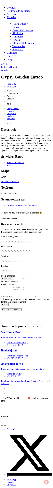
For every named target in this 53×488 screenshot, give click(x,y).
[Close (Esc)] (2, 422)
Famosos (17, 49)
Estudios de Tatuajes (18, 10)
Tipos (15, 26)
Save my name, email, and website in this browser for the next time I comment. (25, 300)
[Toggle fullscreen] (8, 422)
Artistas (11, 14)
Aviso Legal (44, 381)
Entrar (4, 66)
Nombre (4, 281)
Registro (14, 66)
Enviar (4, 305)
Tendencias (18, 46)
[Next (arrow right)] (5, 425)
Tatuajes (11, 17)
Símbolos (17, 33)
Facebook (11, 429)
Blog (9, 59)
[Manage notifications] (46, 482)
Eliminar (12, 52)
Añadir (4, 64)
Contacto (5, 383)
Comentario (6, 296)
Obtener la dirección (10, 181)
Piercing (11, 55)
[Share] (5, 422)
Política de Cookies (29, 381)
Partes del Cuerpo (22, 30)
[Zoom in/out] (11, 422)
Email (3, 284)
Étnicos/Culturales (23, 42)
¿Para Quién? (20, 23)
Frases (16, 39)
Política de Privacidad (10, 381)
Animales (17, 36)
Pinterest (10, 482)
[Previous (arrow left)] (2, 425)
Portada (11, 7)
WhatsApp (11, 479)
